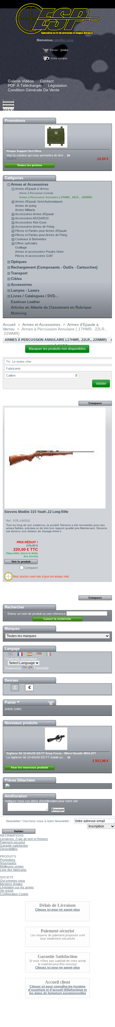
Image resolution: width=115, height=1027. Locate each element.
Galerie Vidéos (21, 81)
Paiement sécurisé (12, 842)
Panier (10, 702)
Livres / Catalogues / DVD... (34, 296)
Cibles (16, 279)
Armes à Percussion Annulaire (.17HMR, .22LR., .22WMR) (55, 197)
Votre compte (59, 58)
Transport (19, 273)
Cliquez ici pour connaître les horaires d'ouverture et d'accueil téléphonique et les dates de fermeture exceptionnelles (57, 990)
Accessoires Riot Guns (31, 222)
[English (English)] (10, 655)
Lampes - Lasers (25, 290)
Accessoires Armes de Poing (34, 226)
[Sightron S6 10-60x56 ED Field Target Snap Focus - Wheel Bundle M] (56, 748)
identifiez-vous (64, 40)
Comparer (31, 567)
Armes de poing (25, 205)
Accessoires (21, 284)
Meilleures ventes (12, 866)
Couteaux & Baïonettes (30, 239)
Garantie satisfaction (14, 845)
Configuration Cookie (14, 894)
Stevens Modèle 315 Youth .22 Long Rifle (36, 512)
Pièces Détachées (20, 780)
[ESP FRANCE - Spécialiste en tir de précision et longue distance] (57, 17)
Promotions (15, 121)
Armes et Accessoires (29, 184)
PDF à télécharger (25, 85)
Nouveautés (8, 863)
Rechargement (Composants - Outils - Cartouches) (54, 267)
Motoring (19, 313)
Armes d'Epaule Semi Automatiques (39, 201)
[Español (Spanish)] (29, 655)
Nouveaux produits (21, 723)
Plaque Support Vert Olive (24, 151)
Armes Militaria (25, 210)
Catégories (14, 178)
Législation (57, 85)
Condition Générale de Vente (33, 90)
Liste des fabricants (13, 869)
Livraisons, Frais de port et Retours (24, 839)
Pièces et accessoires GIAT (34, 255)
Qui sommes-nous (12, 880)
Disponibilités (9, 849)
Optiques (19, 262)
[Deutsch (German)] (39, 655)
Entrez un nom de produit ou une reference (37, 613)
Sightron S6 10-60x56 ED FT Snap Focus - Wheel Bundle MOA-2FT (51, 753)
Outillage (21, 247)
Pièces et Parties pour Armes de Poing (41, 235)
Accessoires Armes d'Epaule (34, 214)
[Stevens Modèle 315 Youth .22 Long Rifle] (57, 457)
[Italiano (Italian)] (48, 655)
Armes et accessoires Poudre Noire (39, 251)
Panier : (55, 49)
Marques (12, 628)
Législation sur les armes (17, 887)
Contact (47, 81)
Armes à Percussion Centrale (36, 193)
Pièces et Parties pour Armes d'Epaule (41, 230)
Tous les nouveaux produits (29, 767)
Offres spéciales (26, 243)
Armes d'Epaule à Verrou (32, 188)
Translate (41, 668)
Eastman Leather (25, 302)
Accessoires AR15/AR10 (32, 218)
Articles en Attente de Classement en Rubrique (51, 307)
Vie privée (6, 890)
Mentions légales (11, 884)
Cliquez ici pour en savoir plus (57, 909)
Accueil (9, 324)
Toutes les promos (29, 165)
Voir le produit (20, 561)
